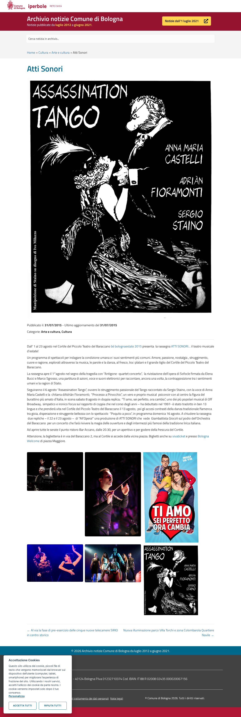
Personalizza (17, 696)
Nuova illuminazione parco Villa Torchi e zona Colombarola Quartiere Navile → (168, 632)
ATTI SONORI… (181, 346)
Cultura (43, 52)
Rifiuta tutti (52, 705)
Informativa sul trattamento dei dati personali (82, 698)
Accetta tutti (22, 705)
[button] (186, 21)
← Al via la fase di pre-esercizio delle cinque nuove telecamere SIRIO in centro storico (72, 632)
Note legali (116, 698)
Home (31, 52)
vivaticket (179, 436)
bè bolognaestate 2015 (126, 346)
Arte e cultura (61, 52)
